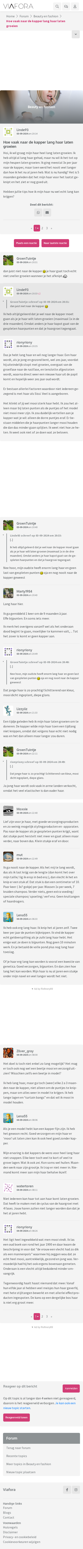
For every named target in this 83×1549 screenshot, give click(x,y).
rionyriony (24, 342)
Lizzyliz (22, 709)
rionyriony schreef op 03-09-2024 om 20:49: (37, 762)
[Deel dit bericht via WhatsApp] (38, 212)
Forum (24, 16)
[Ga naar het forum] (66, 6)
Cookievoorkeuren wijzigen (21, 1542)
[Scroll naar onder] (76, 34)
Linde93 (22, 130)
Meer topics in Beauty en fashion (28, 1464)
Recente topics (16, 1456)
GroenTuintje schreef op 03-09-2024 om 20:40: (39, 662)
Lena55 (22, 915)
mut (20, 855)
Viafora (9, 1489)
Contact (8, 1517)
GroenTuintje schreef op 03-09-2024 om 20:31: (39, 302)
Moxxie (22, 809)
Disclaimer (10, 1532)
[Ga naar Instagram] (76, 1490)
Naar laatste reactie (55, 243)
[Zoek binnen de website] (57, 6)
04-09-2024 (22, 918)
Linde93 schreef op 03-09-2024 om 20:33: (36, 535)
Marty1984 (24, 591)
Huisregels (10, 1527)
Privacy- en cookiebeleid (19, 1537)
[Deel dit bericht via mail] (47, 212)
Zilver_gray (25, 1051)
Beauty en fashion (45, 16)
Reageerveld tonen (16, 1417)
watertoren (25, 1186)
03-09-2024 (22, 133)
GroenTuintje (26, 258)
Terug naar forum (18, 1448)
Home (10, 16)
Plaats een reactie (26, 243)
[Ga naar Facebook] (67, 1490)
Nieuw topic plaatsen (20, 1472)
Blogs (7, 1512)
